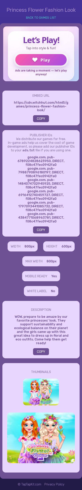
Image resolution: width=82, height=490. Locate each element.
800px (29, 246)
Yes (54, 276)
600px (66, 246)
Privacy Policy (54, 484)
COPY (41, 119)
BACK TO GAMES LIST (41, 17)
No (53, 291)
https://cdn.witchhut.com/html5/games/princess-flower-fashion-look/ (41, 106)
